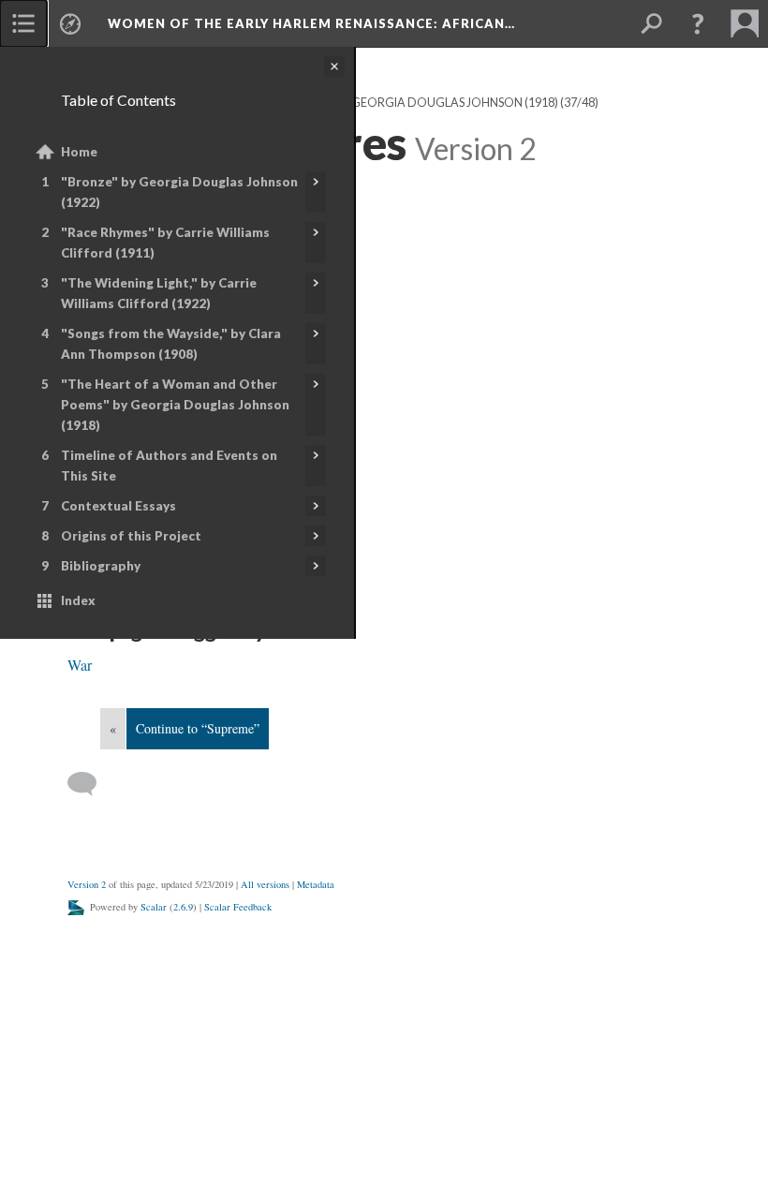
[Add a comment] (90, 784)
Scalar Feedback (238, 906)
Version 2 (86, 884)
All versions (265, 884)
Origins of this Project (131, 535)
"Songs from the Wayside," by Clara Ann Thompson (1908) (171, 344)
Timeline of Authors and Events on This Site (169, 465)
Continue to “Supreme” (197, 728)
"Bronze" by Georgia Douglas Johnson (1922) (179, 192)
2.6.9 (183, 906)
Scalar (153, 906)
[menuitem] (23, 23)
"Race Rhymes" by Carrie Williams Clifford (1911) (165, 242)
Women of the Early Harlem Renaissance (311, 23)
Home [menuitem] (79, 151)
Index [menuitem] (78, 600)
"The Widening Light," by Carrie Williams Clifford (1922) (159, 293)
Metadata (315, 884)
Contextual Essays (118, 505)
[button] (697, 23)
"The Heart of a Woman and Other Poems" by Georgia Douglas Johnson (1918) (175, 405)
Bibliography (100, 565)
